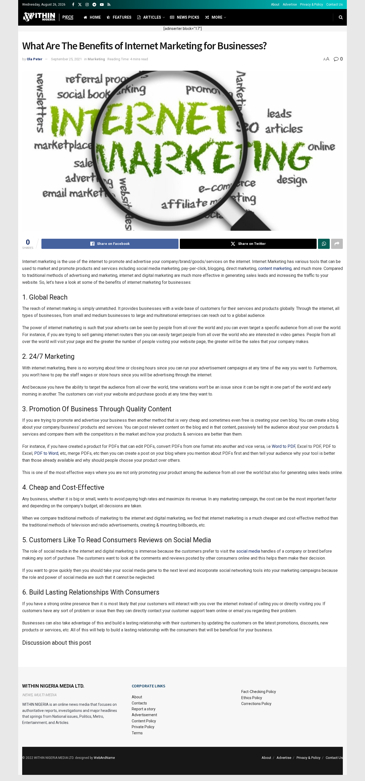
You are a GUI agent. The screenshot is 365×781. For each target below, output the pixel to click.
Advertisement (144, 715)
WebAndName (104, 758)
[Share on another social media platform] (337, 244)
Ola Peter (34, 59)
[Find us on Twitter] (80, 4)
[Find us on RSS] (108, 4)
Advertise (290, 4)
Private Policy (143, 727)
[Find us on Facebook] (73, 4)
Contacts (139, 703)
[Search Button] (341, 17)
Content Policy (144, 721)
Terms (137, 733)
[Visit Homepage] (48, 17)
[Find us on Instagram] (87, 4)
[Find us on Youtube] (102, 4)
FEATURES (122, 17)
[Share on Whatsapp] (324, 244)
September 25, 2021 (66, 59)
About (275, 4)
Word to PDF (283, 446)
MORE (217, 17)
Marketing (96, 59)
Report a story (144, 709)
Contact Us (334, 4)
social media (248, 551)
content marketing (275, 268)
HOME (95, 17)
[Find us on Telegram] (94, 4)
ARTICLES (152, 17)
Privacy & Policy (311, 4)
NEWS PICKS (188, 17)
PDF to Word (46, 453)
